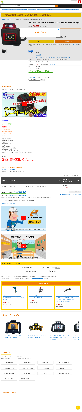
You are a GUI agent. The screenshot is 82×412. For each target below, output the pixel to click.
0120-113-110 (20, 192)
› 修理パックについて (63, 362)
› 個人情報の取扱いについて (27, 379)
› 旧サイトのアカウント (64, 373)
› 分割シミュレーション (27, 368)
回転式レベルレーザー (33, 77)
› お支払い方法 (9, 362)
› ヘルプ (45, 373)
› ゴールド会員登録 (9, 373)
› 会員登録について (64, 368)
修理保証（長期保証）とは (8, 203)
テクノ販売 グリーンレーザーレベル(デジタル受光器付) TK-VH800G (37, 336)
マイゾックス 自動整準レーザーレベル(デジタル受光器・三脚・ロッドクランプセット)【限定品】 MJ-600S (59, 337)
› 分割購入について (9, 368)
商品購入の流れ (77, 194)
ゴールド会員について (65, 194)
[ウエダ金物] (6, 2)
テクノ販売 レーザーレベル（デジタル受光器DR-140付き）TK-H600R (15, 336)
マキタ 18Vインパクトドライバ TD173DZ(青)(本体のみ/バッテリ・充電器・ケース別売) (14, 297)
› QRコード (27, 373)
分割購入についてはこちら (37, 278)
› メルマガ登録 (45, 368)
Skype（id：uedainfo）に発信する (17, 195)
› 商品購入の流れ (27, 362)
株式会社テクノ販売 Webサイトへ (10, 169)
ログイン (74, 2)
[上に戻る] (78, 409)
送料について (53, 64)
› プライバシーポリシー (9, 379)
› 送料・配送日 (45, 362)
